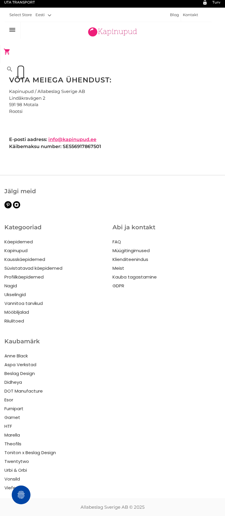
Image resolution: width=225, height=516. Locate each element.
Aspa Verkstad (20, 364)
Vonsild (12, 479)
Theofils (12, 444)
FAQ (116, 242)
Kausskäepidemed (24, 259)
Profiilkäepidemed (24, 277)
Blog (174, 14)
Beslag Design (19, 373)
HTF (8, 426)
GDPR (118, 286)
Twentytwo (16, 461)
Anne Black (16, 356)
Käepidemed (18, 242)
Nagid (10, 286)
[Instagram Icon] (16, 207)
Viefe (10, 488)
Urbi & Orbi (15, 470)
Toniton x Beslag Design (30, 452)
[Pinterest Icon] (8, 207)
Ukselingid (15, 294)
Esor (8, 400)
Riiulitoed (14, 321)
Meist (118, 268)
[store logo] (112, 31)
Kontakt (190, 14)
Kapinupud (16, 250)
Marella (12, 435)
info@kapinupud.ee (72, 139)
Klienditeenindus (130, 259)
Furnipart (13, 408)
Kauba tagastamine (134, 277)
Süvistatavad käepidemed (33, 268)
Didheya (13, 382)
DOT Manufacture (23, 391)
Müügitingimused (131, 250)
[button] (43, 15)
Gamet (12, 417)
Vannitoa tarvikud (23, 303)
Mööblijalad (16, 312)
